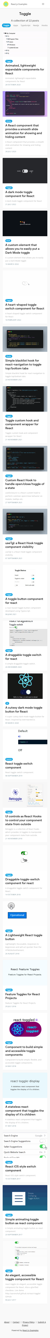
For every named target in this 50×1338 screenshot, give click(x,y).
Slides (8, 121)
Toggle (9, 61)
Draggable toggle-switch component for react (22, 881)
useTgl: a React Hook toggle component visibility (24, 545)
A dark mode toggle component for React (19, 194)
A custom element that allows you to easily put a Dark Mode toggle (22, 248)
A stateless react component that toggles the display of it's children (24, 1110)
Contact (16, 1322)
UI (7, 703)
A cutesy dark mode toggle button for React (23, 709)
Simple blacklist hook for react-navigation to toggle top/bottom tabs (23, 364)
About (6, 1322)
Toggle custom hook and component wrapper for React (22, 424)
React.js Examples (19, 4)
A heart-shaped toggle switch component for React (24, 306)
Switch (9, 759)
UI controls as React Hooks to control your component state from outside (23, 820)
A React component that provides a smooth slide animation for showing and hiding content (23, 131)
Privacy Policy (29, 1322)
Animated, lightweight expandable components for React (24, 69)
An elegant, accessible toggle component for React (24, 1277)
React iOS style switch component (20, 1168)
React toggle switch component (19, 765)
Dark (8, 240)
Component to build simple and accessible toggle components (24, 1051)
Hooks (8, 356)
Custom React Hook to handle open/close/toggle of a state (24, 484)
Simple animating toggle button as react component (24, 1221)
